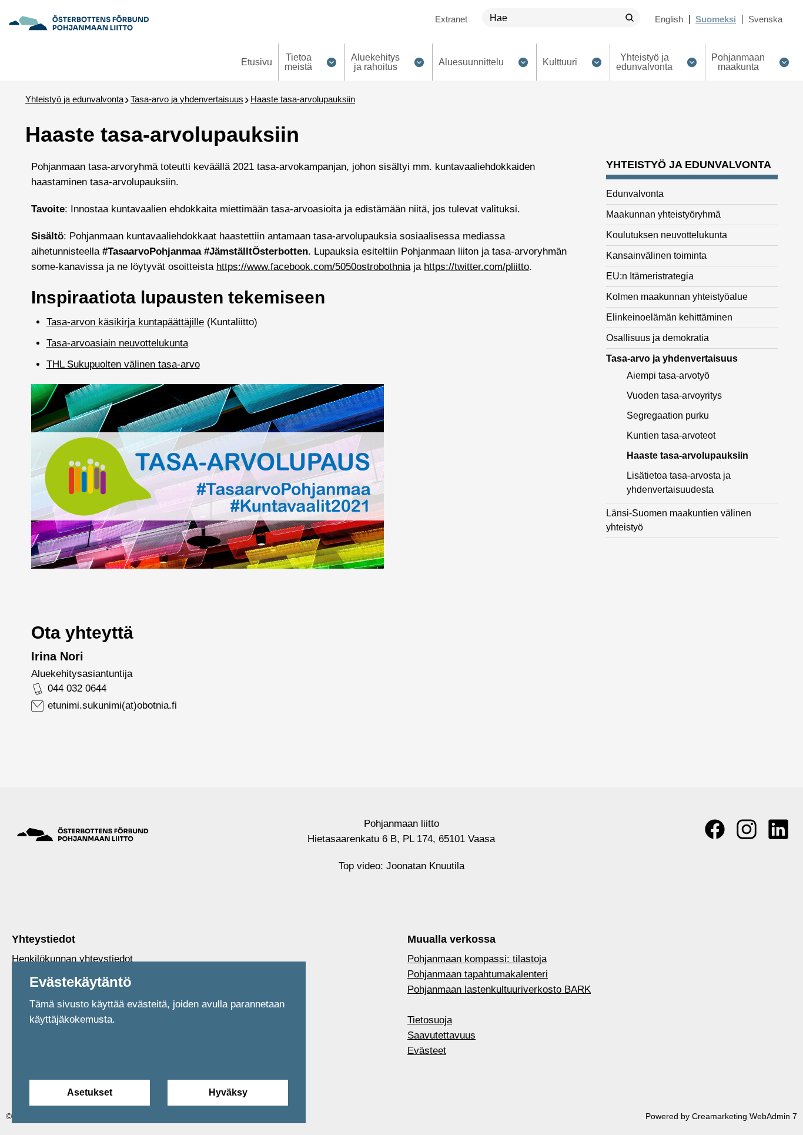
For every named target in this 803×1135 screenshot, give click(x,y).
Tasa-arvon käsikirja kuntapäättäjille (125, 322)
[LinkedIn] (778, 829)
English (669, 19)
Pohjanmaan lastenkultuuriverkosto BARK (499, 989)
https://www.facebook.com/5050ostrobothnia (313, 266)
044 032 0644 (77, 688)
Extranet (451, 19)
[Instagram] (746, 829)
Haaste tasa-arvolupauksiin (302, 99)
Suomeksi (715, 19)
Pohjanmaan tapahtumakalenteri (477, 974)
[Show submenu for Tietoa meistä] (331, 62)
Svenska (765, 19)
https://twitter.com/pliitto (476, 266)
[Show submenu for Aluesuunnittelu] (523, 62)
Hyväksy (228, 1092)
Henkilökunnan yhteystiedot (72, 958)
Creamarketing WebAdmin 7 (744, 1116)
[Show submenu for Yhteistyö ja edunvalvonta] (691, 62)
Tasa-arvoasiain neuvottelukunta (117, 343)
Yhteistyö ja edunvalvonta (74, 99)
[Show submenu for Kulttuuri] (596, 62)
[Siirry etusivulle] (79, 23)
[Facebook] (715, 829)
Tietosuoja (429, 1020)
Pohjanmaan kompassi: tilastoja (477, 958)
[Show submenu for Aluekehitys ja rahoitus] (419, 62)
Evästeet (426, 1050)
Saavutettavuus (441, 1035)
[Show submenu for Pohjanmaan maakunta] (784, 62)
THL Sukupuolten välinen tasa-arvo (123, 364)
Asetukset (89, 1092)
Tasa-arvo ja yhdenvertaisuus (187, 99)
